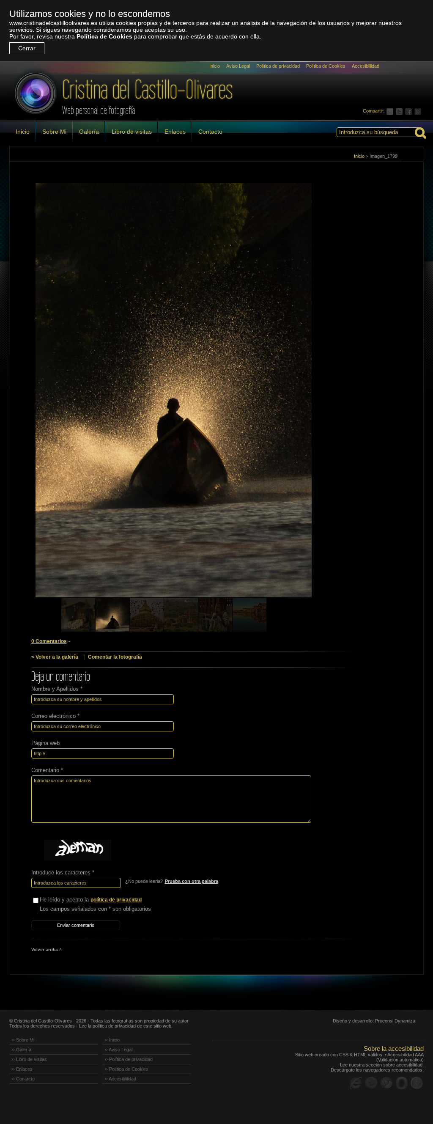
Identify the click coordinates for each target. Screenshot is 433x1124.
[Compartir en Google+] (419, 111)
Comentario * (47, 770)
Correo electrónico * (55, 716)
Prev (32, 402)
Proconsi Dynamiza (395, 1020)
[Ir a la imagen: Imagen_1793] (112, 615)
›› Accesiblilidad (120, 1078)
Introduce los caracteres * (62, 872)
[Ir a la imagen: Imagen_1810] (181, 615)
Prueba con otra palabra (191, 881)
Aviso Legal (238, 66)
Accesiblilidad (365, 66)
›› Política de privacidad (128, 1059)
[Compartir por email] (391, 111)
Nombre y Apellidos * (56, 689)
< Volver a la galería (54, 657)
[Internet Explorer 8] (356, 1083)
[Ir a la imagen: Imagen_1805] (147, 615)
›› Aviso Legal (118, 1049)
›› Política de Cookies (126, 1069)
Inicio (214, 66)
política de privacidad (116, 899)
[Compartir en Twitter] (400, 111)
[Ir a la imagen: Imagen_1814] (215, 615)
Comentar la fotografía (115, 657)
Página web (45, 743)
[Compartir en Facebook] (409, 111)
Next (401, 402)
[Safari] (417, 1083)
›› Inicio (112, 1039)
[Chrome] (386, 1083)
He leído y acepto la (91, 899)
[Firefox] (371, 1083)
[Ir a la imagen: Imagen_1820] (249, 615)
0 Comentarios (49, 641)
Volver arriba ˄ (46, 949)
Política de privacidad (278, 66)
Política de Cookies (104, 36)
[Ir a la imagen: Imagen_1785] (78, 615)
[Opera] (401, 1083)
